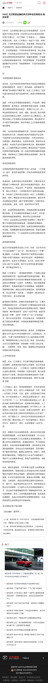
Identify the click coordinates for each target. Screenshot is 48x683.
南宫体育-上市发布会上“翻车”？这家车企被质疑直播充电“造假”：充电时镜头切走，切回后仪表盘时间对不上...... (25, 595)
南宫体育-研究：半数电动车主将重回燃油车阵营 (24, 618)
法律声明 (22, 680)
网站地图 (14, 677)
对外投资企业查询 (33, 677)
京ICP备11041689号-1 (24, 673)
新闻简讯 (19, 8)
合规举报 (14, 680)
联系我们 (5, 677)
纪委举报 (6, 680)
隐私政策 (30, 680)
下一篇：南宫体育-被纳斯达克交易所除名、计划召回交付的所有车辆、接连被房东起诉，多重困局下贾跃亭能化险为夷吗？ (23, 529)
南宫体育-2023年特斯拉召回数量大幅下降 (22, 630)
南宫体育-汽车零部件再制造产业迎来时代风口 (23, 584)
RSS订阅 (39, 680)
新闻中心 (10, 8)
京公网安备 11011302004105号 (25, 670)
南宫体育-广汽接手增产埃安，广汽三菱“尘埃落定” (25, 588)
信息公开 (22, 677)
